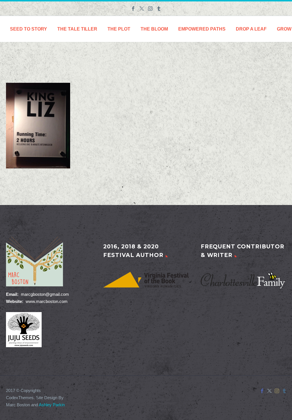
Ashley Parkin (52, 405)
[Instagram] (150, 8)
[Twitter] (141, 8)
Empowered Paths (202, 29)
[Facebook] (133, 8)
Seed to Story (28, 29)
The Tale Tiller (77, 29)
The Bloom (154, 29)
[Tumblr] (159, 8)
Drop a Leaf (251, 29)
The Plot (119, 29)
